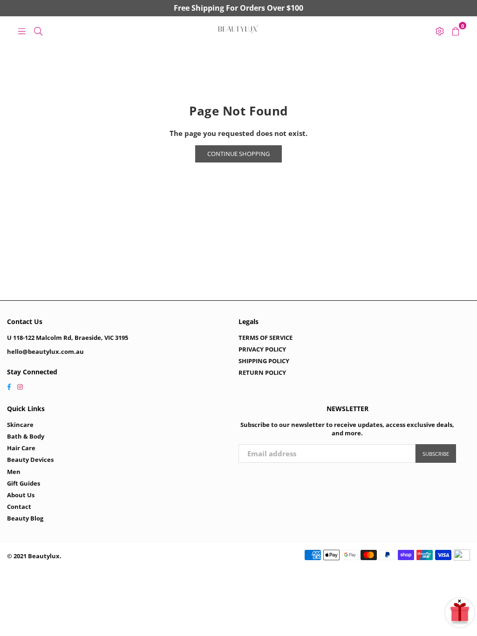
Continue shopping (238, 153)
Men (13, 471)
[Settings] (439, 30)
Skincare (20, 424)
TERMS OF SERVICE (265, 337)
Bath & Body (25, 436)
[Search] (38, 30)
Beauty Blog (25, 518)
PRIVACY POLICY (262, 349)
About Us (20, 495)
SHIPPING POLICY (263, 361)
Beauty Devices (30, 459)
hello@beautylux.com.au (45, 351)
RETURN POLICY (262, 372)
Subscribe (435, 453)
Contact (19, 506)
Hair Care (21, 448)
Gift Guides (23, 483)
